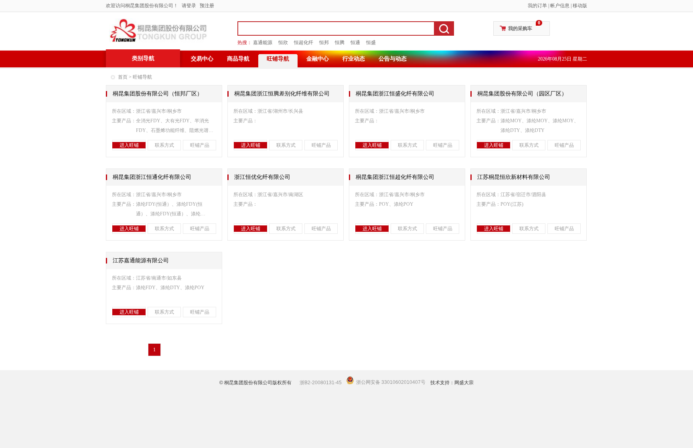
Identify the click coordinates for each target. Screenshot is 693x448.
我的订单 (537, 5)
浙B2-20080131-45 (321, 382)
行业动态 (353, 59)
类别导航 (143, 58)
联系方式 (164, 145)
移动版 (580, 5)
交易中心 (202, 59)
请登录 (189, 5)
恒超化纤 (303, 42)
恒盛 (371, 42)
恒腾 (339, 42)
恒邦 (324, 42)
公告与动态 (393, 59)
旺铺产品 (199, 145)
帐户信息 (559, 5)
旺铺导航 (278, 59)
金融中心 (317, 59)
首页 (123, 77)
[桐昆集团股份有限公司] (158, 30)
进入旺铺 (129, 145)
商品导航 (238, 59)
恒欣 (283, 42)
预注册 (207, 5)
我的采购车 (520, 28)
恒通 (355, 42)
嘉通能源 (262, 42)
